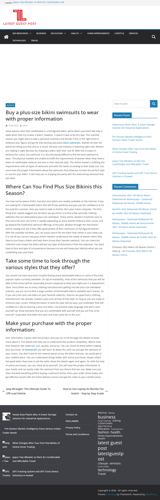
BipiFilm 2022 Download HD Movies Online (134, 209)
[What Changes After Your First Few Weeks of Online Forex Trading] (6, 445)
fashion (103, 432)
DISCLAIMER (72, 421)
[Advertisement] (80, 76)
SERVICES (133, 33)
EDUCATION (57, 33)
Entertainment (117, 429)
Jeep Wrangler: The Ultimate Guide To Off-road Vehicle (28, 391)
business (106, 416)
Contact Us (71, 414)
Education (104, 428)
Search (154, 103)
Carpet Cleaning (104, 421)
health (115, 432)
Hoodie (101, 438)
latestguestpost (111, 456)
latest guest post (110, 445)
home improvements (110, 435)
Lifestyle (103, 463)
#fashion (102, 412)
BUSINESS (41, 33)
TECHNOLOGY (19, 40)
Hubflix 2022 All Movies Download (133, 213)
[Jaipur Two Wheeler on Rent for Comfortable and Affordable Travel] (6, 459)
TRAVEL (34, 40)
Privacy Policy (73, 427)
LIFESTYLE (119, 33)
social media (103, 466)
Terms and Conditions (77, 434)
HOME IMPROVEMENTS (98, 33)
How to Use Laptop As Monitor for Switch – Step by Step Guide (83, 391)
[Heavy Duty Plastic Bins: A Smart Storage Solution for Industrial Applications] (6, 416)
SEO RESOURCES (20, 33)
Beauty (111, 413)
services (115, 463)
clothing (116, 420)
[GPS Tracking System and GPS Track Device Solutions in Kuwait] (6, 473)
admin (25, 125)
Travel (102, 473)
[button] (29, 33)
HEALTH (75, 33)
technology (107, 470)
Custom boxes (105, 423)
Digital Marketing (105, 426)
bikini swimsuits (71, 142)
